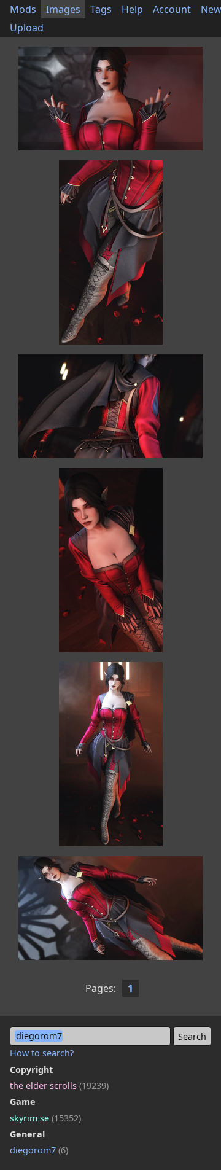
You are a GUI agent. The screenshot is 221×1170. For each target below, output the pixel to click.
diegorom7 (39, 1150)
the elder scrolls (59, 1085)
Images (63, 9)
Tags (101, 9)
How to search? (42, 1053)
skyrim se (45, 1118)
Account (172, 9)
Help (132, 9)
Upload (27, 27)
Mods (23, 9)
